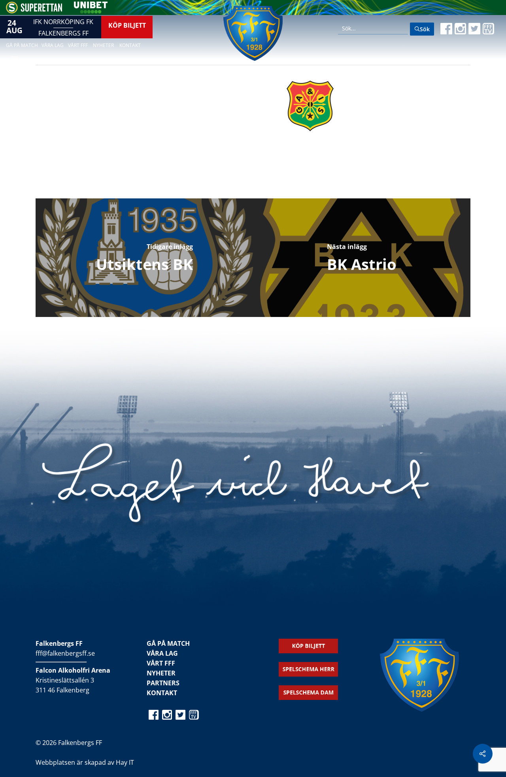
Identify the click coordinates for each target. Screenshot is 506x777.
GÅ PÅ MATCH (168, 643)
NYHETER (161, 673)
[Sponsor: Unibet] (90, 11)
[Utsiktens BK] (144, 257)
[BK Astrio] (361, 257)
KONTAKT (162, 692)
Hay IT (125, 762)
